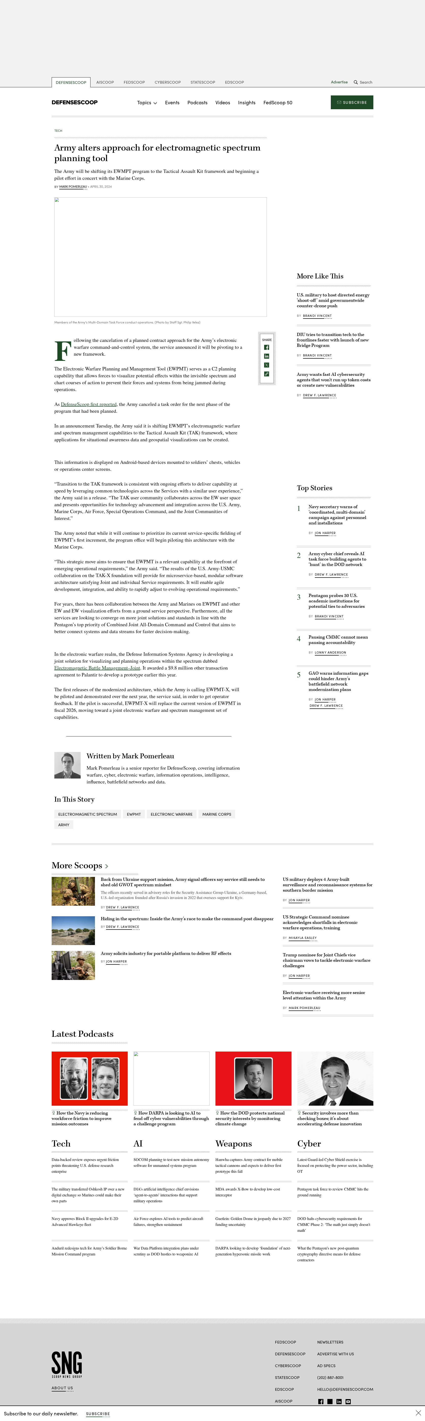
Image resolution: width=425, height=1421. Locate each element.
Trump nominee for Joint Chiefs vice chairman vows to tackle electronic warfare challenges (326, 960)
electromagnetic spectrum (87, 814)
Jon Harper (325, 533)
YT (347, 1400)
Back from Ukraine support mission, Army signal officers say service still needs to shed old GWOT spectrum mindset (183, 882)
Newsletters (330, 1342)
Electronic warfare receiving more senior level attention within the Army (324, 995)
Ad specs (326, 1365)
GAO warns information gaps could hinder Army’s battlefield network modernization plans (338, 681)
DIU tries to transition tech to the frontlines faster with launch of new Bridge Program (333, 340)
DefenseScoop (71, 82)
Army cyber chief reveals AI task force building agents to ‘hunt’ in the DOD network (337, 559)
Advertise (339, 81)
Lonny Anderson (330, 652)
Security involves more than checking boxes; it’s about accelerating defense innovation (329, 1118)
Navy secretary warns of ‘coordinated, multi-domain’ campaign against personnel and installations (337, 515)
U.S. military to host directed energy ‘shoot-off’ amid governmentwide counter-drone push (333, 300)
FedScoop (134, 82)
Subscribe (355, 102)
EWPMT (134, 814)
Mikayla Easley (303, 937)
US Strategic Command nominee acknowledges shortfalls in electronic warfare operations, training (320, 922)
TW (329, 1400)
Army (63, 824)
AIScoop (105, 82)
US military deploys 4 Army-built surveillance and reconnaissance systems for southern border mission (328, 884)
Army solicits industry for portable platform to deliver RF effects (166, 953)
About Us (62, 1387)
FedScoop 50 (277, 102)
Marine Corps (216, 814)
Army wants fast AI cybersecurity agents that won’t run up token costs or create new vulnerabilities (334, 379)
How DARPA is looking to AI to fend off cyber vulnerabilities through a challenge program (171, 1118)
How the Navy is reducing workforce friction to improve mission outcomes (81, 1118)
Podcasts (197, 102)
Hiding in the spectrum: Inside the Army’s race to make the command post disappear (187, 919)
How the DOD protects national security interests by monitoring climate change (250, 1118)
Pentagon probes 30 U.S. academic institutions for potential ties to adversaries (337, 601)
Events (172, 102)
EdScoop (234, 82)
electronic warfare (172, 814)
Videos (222, 102)
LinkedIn (339, 1400)
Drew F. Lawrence (319, 395)
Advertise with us (335, 1353)
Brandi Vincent (317, 315)
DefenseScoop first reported (89, 404)
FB (319, 1400)
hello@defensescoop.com (345, 1389)
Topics (144, 102)
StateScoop (203, 82)
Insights (247, 102)
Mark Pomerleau (73, 187)
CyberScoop (168, 82)
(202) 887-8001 (330, 1377)
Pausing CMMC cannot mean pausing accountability (338, 640)
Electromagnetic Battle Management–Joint (97, 667)
